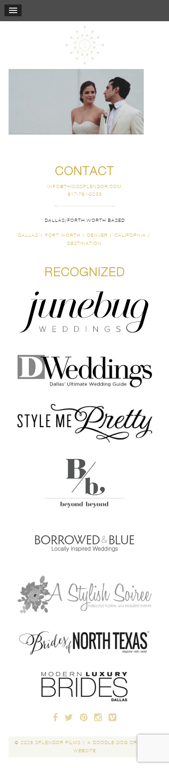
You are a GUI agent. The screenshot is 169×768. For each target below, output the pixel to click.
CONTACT (84, 171)
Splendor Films (84, 45)
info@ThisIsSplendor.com (84, 186)
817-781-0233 (85, 194)
